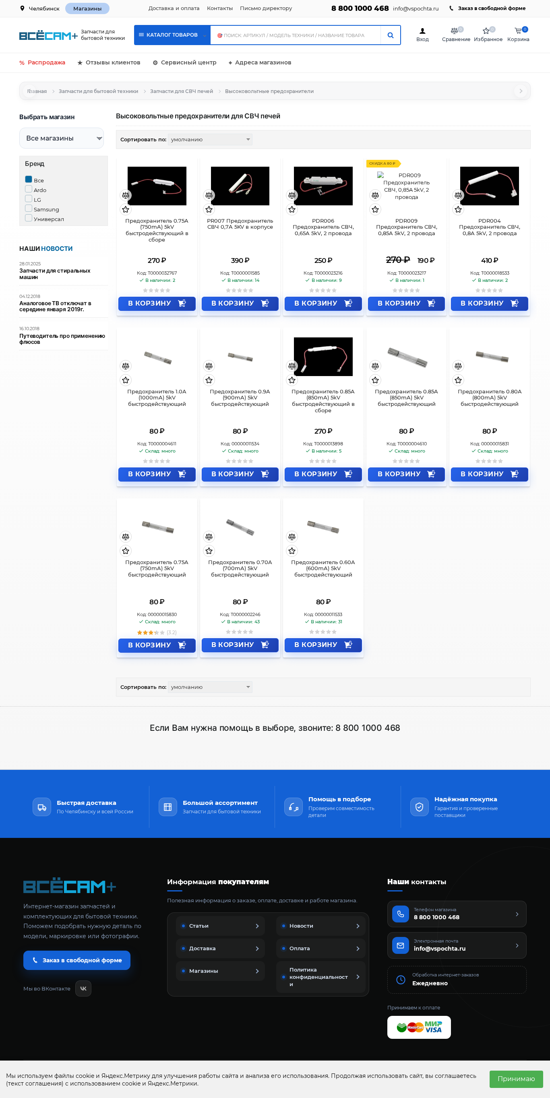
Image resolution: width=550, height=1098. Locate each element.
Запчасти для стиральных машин (55, 274)
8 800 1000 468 (360, 8)
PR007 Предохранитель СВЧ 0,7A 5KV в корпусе (240, 224)
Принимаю (516, 1079)
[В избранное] (126, 210)
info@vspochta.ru (416, 8)
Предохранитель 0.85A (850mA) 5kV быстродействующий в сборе (323, 401)
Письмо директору (266, 8)
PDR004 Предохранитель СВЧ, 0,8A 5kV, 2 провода (489, 227)
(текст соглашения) (35, 1083)
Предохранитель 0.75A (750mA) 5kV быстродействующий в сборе (156, 230)
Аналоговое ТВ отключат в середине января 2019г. (55, 306)
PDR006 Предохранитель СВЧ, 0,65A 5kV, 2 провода (323, 227)
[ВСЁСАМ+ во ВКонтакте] (83, 988)
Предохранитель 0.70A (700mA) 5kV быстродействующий (240, 568)
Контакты (220, 8)
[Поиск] (390, 35)
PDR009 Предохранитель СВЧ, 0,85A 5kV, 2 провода (406, 227)
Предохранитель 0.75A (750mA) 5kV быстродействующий (156, 568)
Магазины (87, 8)
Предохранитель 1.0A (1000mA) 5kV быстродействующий (156, 398)
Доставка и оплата (174, 8)
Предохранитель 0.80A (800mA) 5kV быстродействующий (490, 398)
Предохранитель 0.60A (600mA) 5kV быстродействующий (323, 568)
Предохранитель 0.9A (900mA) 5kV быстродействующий (240, 398)
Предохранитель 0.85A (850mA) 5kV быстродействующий (406, 398)
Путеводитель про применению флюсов (62, 339)
